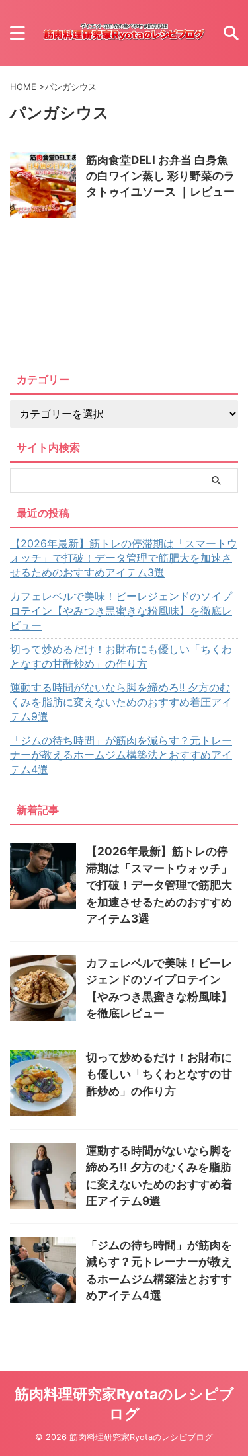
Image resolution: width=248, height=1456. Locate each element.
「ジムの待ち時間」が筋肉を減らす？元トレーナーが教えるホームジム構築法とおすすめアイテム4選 (121, 755)
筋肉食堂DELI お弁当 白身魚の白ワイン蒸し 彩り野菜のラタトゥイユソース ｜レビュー (160, 175)
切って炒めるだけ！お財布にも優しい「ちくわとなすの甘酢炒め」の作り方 (121, 656)
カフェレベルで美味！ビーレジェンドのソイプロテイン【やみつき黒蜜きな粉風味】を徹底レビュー (121, 611)
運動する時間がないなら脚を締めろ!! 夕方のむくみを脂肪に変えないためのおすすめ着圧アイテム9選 (121, 702)
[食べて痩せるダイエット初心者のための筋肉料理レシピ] (124, 33)
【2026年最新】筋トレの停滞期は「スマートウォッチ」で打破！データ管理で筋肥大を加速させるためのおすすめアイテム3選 (123, 558)
